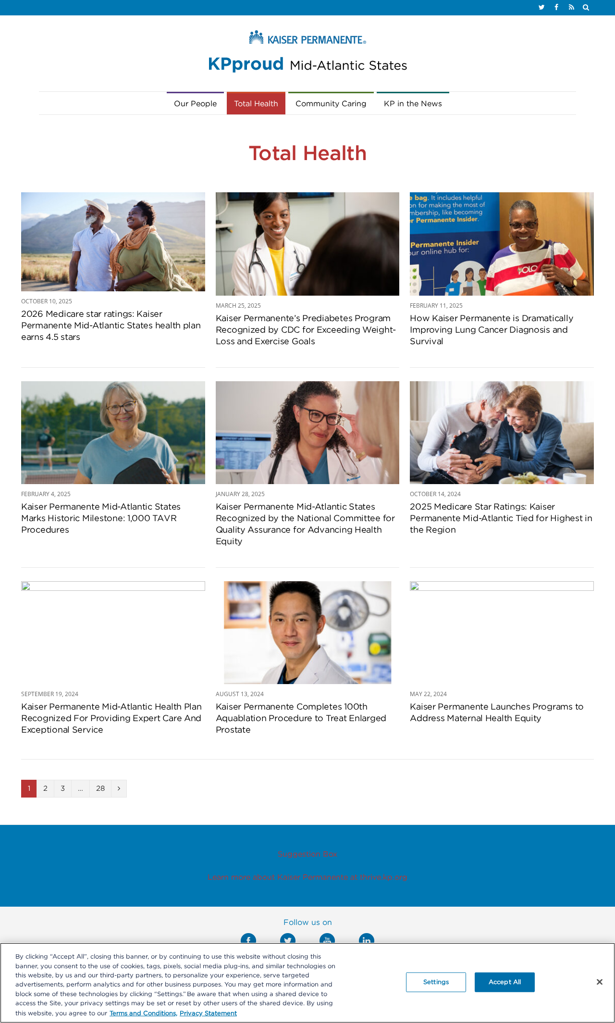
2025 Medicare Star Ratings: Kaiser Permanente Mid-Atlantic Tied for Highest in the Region (501, 519)
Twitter (287, 940)
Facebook (248, 940)
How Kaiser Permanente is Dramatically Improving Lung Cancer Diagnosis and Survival (491, 330)
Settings (436, 982)
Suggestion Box (307, 854)
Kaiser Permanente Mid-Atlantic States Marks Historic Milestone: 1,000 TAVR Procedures (101, 519)
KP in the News (413, 104)
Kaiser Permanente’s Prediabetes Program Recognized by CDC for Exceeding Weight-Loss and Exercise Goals (306, 330)
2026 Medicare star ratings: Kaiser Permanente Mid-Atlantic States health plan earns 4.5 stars (111, 326)
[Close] (599, 981)
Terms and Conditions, (143, 1013)
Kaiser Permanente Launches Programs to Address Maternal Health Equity (497, 713)
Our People (195, 104)
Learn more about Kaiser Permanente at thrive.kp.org (307, 877)
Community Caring (331, 104)
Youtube (327, 940)
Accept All (505, 982)
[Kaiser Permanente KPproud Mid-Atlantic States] (307, 53)
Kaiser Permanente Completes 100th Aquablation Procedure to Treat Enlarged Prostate (301, 719)
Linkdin (366, 940)
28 (100, 788)
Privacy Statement (208, 1013)
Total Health (256, 104)
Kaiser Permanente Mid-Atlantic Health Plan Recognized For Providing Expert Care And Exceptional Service (111, 719)
